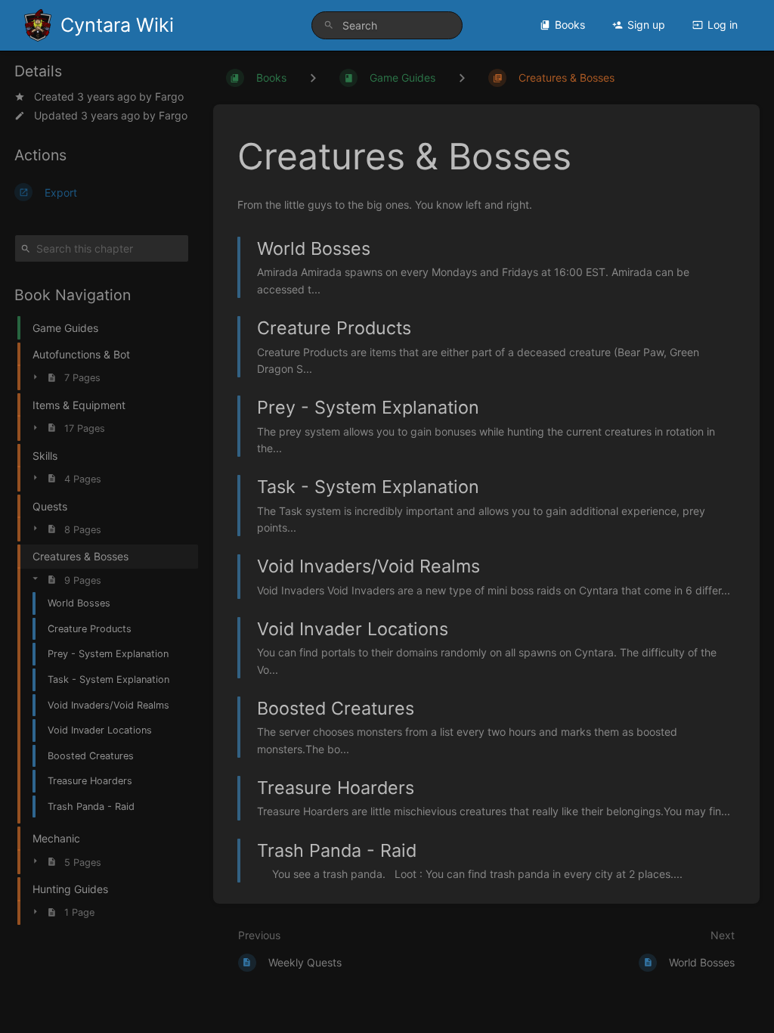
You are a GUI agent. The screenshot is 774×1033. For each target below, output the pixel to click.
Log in (722, 24)
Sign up (646, 24)
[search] (387, 25)
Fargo (169, 96)
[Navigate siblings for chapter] (461, 78)
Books (570, 24)
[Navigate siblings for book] (313, 78)
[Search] (329, 25)
